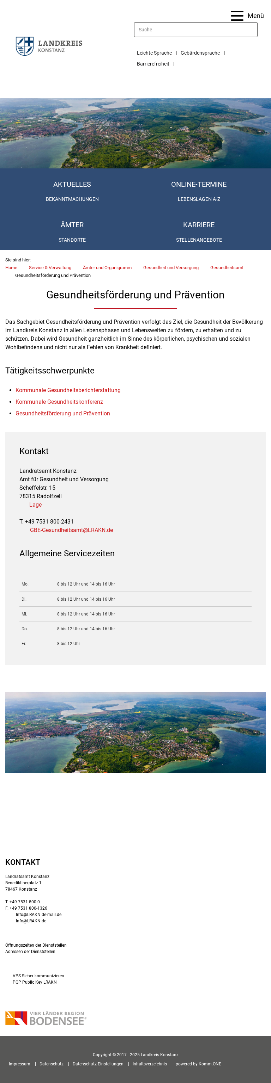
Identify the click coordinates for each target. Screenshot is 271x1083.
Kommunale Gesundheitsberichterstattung (68, 390)
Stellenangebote (199, 240)
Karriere (199, 225)
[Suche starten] (254, 29)
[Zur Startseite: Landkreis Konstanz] (48, 46)
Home (11, 267)
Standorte (72, 240)
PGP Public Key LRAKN (35, 982)
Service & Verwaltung (50, 267)
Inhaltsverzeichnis (150, 1064)
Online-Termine (199, 184)
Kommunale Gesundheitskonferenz (59, 401)
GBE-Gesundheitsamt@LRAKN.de (71, 530)
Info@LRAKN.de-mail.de (38, 914)
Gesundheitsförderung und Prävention (63, 413)
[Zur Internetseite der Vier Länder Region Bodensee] (45, 1018)
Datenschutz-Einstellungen (98, 1064)
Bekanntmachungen (72, 199)
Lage (35, 504)
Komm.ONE (210, 1064)
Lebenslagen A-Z (199, 199)
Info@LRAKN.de (31, 920)
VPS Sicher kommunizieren (38, 975)
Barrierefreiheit (153, 64)
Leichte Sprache (154, 53)
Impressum (19, 1064)
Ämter (72, 225)
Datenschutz (52, 1064)
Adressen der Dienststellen (30, 951)
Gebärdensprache (200, 53)
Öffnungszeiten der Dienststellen (36, 945)
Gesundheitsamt (226, 267)
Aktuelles (72, 184)
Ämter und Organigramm (107, 267)
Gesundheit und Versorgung (171, 267)
